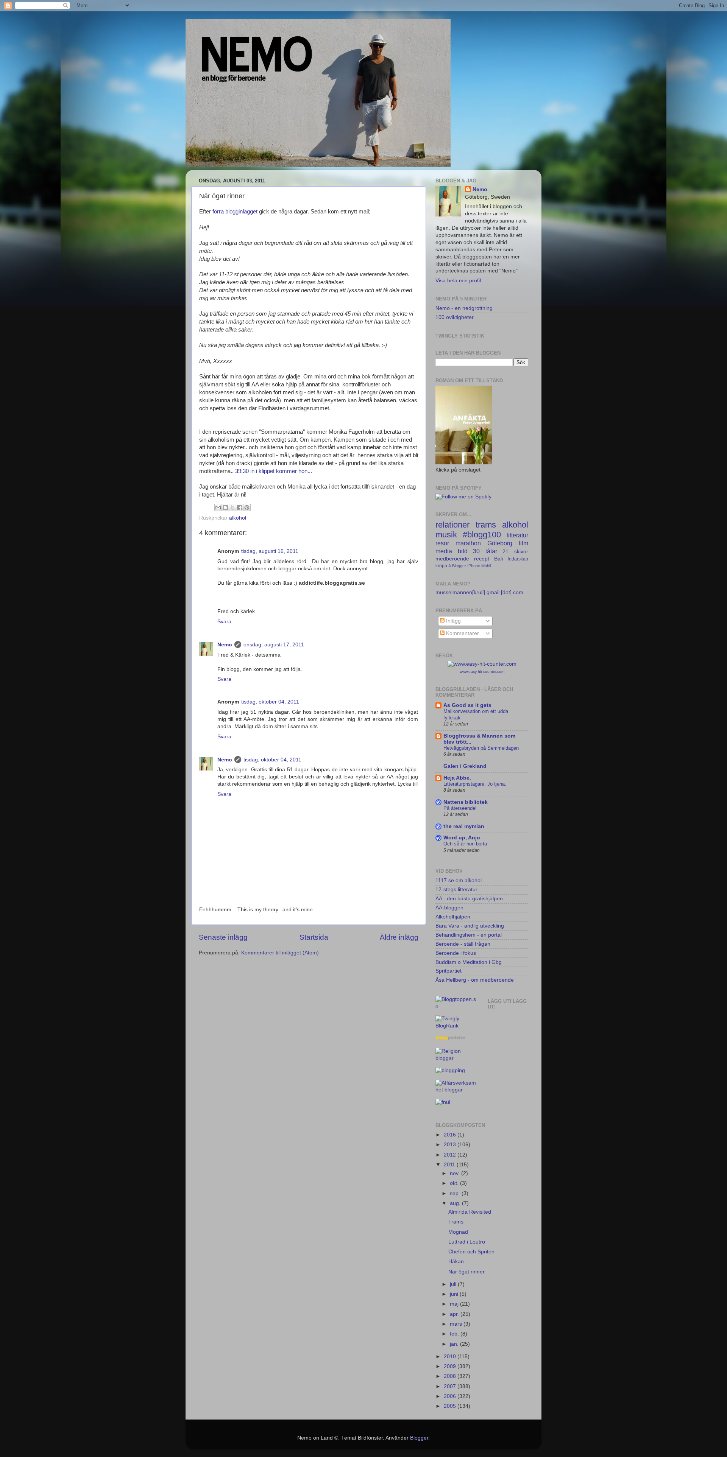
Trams (455, 1222)
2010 (450, 1356)
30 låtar (485, 551)
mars (456, 1324)
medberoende (452, 559)
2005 (450, 1406)
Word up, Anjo (461, 838)
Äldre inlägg (399, 937)
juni (455, 1294)
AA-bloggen (449, 908)
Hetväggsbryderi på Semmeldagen (481, 748)
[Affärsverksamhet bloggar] (455, 1090)
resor (442, 543)
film (523, 543)
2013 (450, 1144)
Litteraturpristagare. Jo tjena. (474, 784)
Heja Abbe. (457, 778)
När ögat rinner (466, 1272)
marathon (468, 543)
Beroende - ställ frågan (462, 944)
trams (486, 524)
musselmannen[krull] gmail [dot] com (479, 592)
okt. (455, 1183)
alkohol (237, 518)
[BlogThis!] (225, 507)
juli (454, 1284)
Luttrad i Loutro (466, 1242)
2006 (450, 1396)
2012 (450, 1155)
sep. (456, 1193)
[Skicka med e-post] (218, 507)
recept (481, 559)
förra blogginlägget (235, 212)
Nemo (224, 645)
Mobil (486, 565)
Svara (224, 621)
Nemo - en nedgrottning (464, 308)
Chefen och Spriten (471, 1252)
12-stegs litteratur (456, 889)
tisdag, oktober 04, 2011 (270, 702)
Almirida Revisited (469, 1212)
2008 (450, 1376)
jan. (455, 1344)
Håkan (456, 1261)
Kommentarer (462, 633)
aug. (456, 1203)
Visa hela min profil (458, 280)
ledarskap (518, 559)
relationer (452, 524)
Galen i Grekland (465, 766)
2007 (450, 1386)
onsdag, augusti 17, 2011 (273, 645)
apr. (455, 1314)
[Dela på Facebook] (239, 507)
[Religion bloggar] (455, 1058)
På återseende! (460, 808)
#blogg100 (482, 534)
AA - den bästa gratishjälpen (469, 898)
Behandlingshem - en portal (468, 935)
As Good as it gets (467, 705)
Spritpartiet (448, 971)
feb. (455, 1334)
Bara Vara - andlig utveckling (469, 926)
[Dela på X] (232, 507)
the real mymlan (463, 826)
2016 (450, 1135)
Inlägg (453, 621)
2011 (450, 1164)
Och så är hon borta (465, 844)
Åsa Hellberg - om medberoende (474, 980)
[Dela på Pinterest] (247, 507)
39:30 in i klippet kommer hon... (273, 471)
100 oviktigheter (454, 317)
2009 (450, 1366)
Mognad (458, 1232)
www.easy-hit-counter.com (482, 671)
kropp (441, 565)
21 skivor (515, 551)
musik (446, 534)
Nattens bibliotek (465, 802)
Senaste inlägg (223, 937)
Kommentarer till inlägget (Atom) (280, 953)
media (443, 551)
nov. (455, 1173)
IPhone (473, 565)
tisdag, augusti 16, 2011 (269, 551)
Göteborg (499, 543)
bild (463, 551)
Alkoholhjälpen (452, 917)
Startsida (314, 937)
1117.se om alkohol (458, 880)
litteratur (517, 535)
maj (455, 1304)
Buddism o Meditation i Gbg (468, 962)
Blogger (459, 565)
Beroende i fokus (455, 953)
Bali (498, 559)
